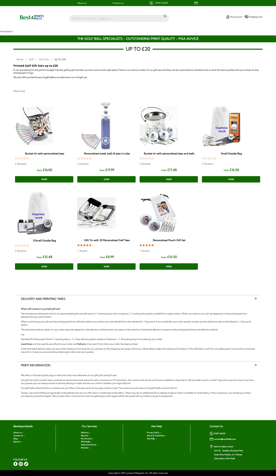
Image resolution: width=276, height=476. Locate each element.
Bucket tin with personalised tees (44, 153)
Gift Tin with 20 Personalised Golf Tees (107, 240)
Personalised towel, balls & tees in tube (107, 153)
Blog (15, 439)
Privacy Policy (153, 432)
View (44, 179)
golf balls (49, 77)
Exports (16, 442)
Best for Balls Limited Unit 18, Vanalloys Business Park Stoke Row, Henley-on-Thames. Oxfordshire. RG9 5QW (228, 452)
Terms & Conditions (156, 435)
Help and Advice (88, 445)
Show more (19, 91)
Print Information (35, 365)
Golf (31, 59)
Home (20, 59)
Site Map (151, 439)
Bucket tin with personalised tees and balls (169, 153)
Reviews (84, 448)
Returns (84, 435)
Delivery (85, 432)
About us (81, 3)
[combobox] (119, 17)
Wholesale (85, 442)
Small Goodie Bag (231, 153)
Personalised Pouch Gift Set (169, 240)
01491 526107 (161, 2)
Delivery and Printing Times (43, 299)
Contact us (118, 3)
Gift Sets (44, 59)
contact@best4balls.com (225, 439)
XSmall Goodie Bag (44, 240)
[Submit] (165, 15)
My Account (86, 439)
